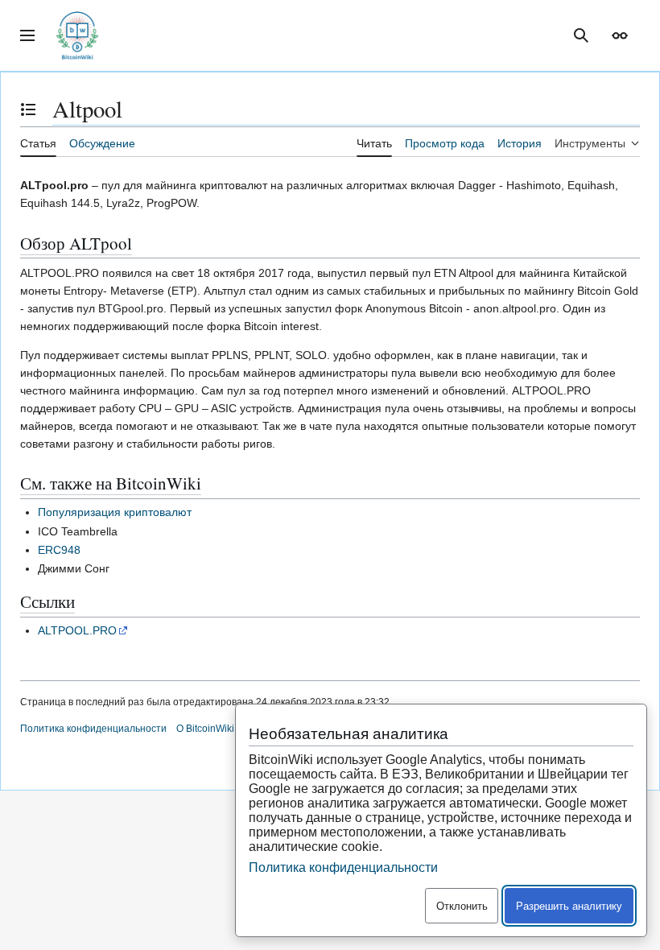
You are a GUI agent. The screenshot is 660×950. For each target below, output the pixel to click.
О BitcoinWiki (205, 728)
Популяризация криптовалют (115, 512)
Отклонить (462, 906)
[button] (27, 35)
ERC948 (59, 549)
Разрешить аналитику (569, 906)
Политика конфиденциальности (93, 728)
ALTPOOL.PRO (77, 630)
